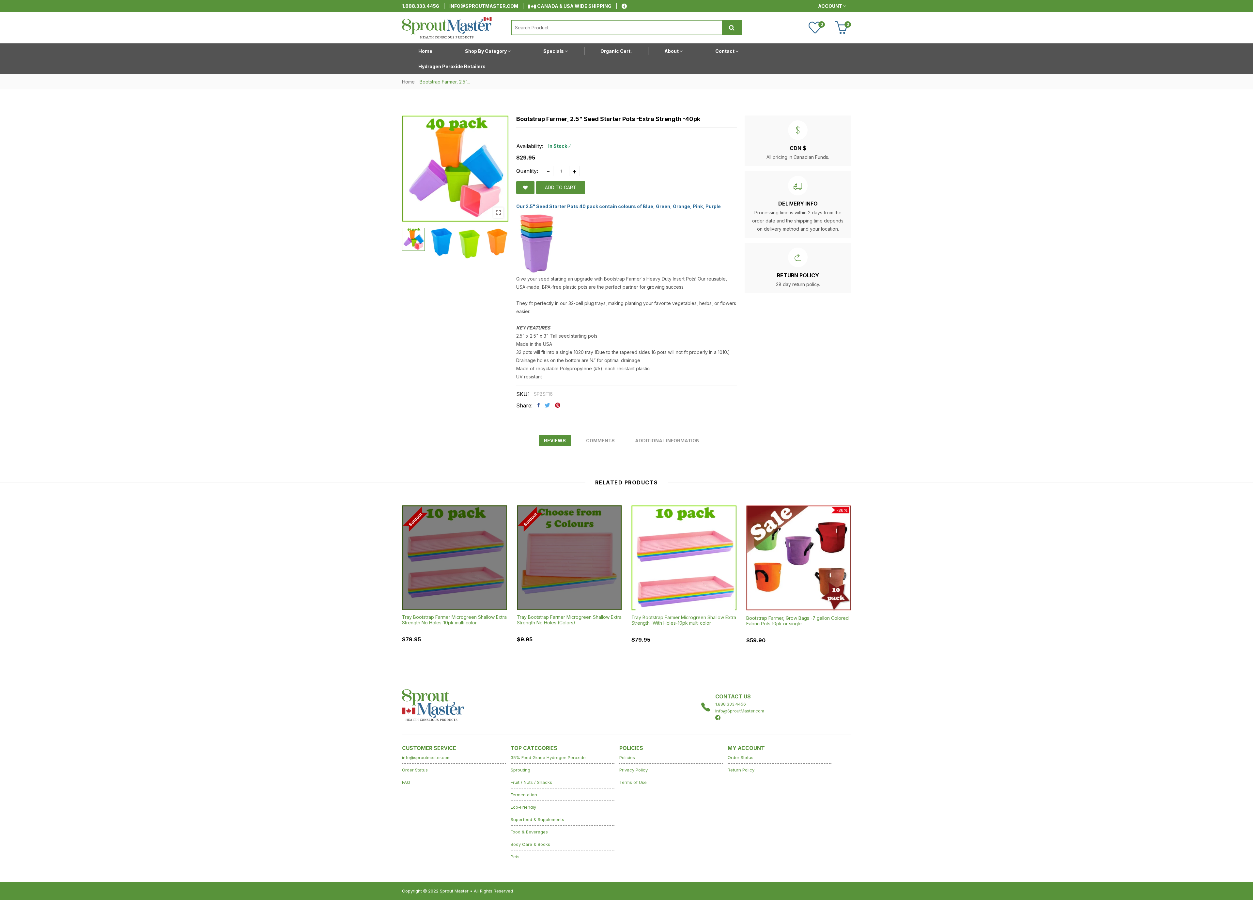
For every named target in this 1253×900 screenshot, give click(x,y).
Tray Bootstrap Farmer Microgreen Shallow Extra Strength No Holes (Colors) (569, 619)
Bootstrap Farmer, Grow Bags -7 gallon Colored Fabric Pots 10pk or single (797, 620)
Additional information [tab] (667, 440)
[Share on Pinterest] (557, 405)
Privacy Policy (633, 769)
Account (830, 6)
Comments (600, 440)
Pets (515, 856)
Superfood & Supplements (537, 819)
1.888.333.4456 (420, 6)
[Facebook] (624, 6)
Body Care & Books (530, 844)
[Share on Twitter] (547, 405)
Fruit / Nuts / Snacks (531, 782)
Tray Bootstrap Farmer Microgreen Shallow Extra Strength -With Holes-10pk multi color (683, 620)
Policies (627, 757)
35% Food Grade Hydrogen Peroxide (548, 757)
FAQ (406, 782)
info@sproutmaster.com (483, 6)
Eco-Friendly (523, 807)
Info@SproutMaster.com (739, 710)
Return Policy (741, 769)
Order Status (415, 769)
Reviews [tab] (555, 440)
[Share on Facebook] (538, 405)
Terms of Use (633, 782)
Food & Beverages (529, 831)
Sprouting (520, 769)
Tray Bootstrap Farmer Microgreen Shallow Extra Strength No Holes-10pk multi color (454, 619)
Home (408, 81)
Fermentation (524, 794)
